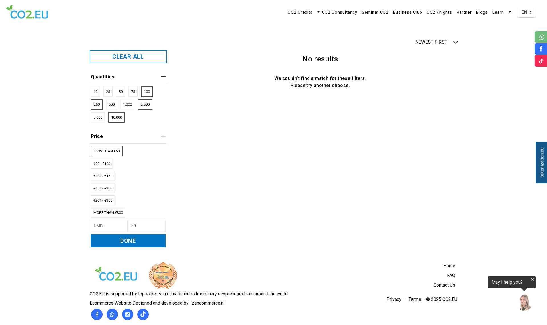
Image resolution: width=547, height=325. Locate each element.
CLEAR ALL (128, 56)
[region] (477, 294)
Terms (415, 299)
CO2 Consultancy (340, 12)
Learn (498, 12)
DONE (128, 240)
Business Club (407, 12)
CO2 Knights (439, 12)
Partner (464, 12)
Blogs (482, 12)
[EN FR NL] (526, 12)
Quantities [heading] (102, 77)
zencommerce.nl (208, 303)
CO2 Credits (300, 12)
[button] (318, 12)
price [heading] (97, 136)
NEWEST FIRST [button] (431, 42)
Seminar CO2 (375, 12)
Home (449, 265)
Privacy (394, 299)
